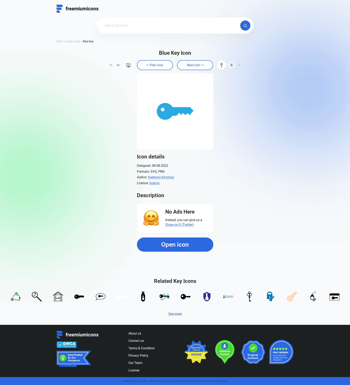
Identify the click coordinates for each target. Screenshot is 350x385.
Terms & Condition (141, 348)
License (133, 370)
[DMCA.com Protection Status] (67, 344)
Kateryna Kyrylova (161, 177)
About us (134, 333)
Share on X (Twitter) (179, 225)
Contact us (136, 341)
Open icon (175, 244)
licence (154, 183)
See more (175, 314)
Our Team (135, 363)
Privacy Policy (138, 355)
